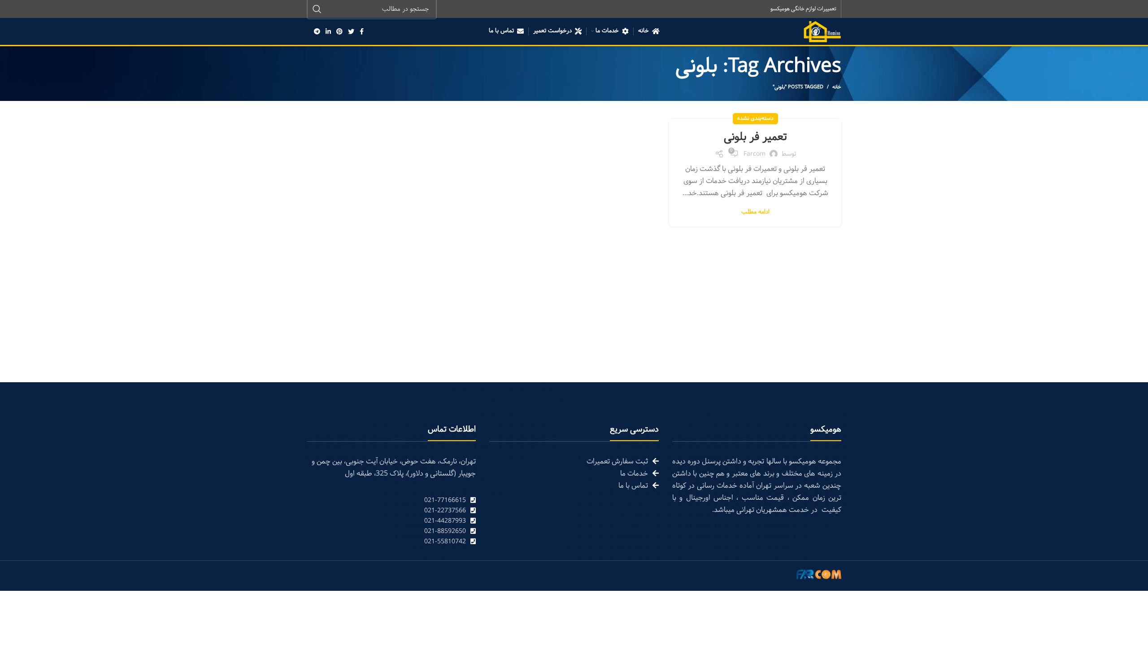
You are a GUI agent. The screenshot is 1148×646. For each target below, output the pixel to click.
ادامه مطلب (755, 212)
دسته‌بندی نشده (755, 118)
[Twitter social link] (351, 31)
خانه (836, 87)
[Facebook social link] (361, 31)
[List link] (391, 500)
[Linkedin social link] (328, 31)
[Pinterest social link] (339, 31)
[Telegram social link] (317, 31)
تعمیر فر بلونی (755, 137)
